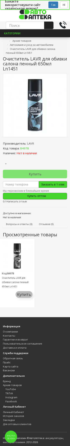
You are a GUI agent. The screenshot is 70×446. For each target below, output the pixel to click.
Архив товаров (12, 385)
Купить (35, 174)
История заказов (13, 416)
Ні (64, 5)
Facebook (11, 401)
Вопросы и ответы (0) (19, 224)
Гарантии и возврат (15, 339)
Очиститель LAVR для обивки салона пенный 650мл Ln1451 (15, 282)
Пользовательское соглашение (22, 343)
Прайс (6, 362)
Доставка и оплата (14, 347)
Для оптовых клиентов (17, 424)
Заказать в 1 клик (53, 184)
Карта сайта (10, 366)
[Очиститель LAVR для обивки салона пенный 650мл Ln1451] (35, 105)
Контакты (9, 335)
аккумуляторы (54, 438)
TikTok (9, 393)
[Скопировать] (32, 148)
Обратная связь (13, 358)
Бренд (7, 381)
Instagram (11, 397)
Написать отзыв (16, 201)
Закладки (9, 420)
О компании (10, 331)
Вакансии (9, 370)
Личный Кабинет (13, 412)
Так (53, 5)
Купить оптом (36, 196)
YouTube (10, 389)
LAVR (30, 143)
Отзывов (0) (46, 224)
